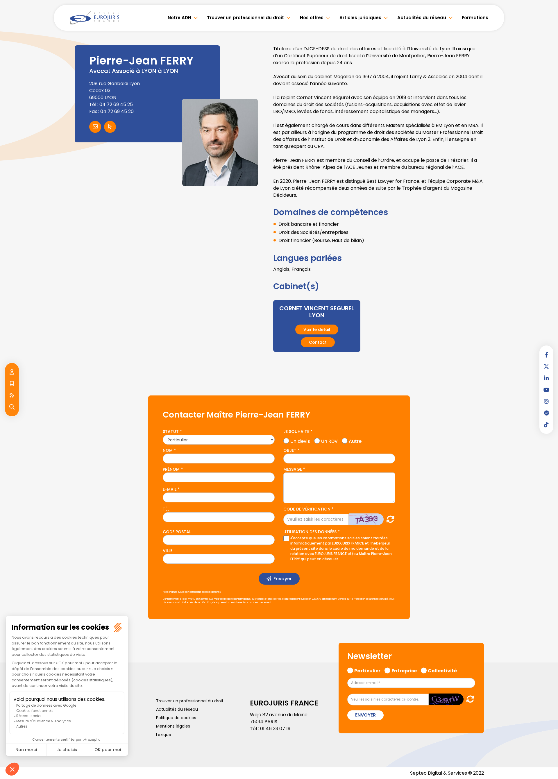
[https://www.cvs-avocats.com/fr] (110, 127)
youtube (546, 389)
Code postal (177, 532)
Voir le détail (316, 329)
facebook (546, 354)
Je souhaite (296, 431)
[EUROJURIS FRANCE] (94, 17)
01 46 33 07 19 (275, 728)
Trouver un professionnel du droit (245, 18)
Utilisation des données (310, 532)
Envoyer (282, 578)
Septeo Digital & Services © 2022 (447, 773)
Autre (355, 440)
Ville (167, 551)
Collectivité (442, 670)
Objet (289, 450)
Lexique (163, 734)
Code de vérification (306, 509)
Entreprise (404, 670)
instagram (546, 401)
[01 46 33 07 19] (12, 383)
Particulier (367, 670)
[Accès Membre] (12, 372)
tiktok (546, 424)
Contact (318, 342)
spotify (546, 413)
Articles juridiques (360, 18)
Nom (168, 450)
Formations (475, 18)
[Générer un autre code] (388, 519)
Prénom (171, 469)
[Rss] (12, 395)
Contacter (95, 127)
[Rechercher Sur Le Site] (12, 407)
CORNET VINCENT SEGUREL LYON (316, 311)
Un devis (300, 440)
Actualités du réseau (421, 18)
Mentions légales (173, 726)
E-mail (169, 489)
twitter (546, 366)
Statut (171, 431)
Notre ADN (179, 18)
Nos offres (311, 18)
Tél (166, 509)
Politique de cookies (176, 718)
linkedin (546, 378)
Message (292, 469)
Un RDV (329, 440)
